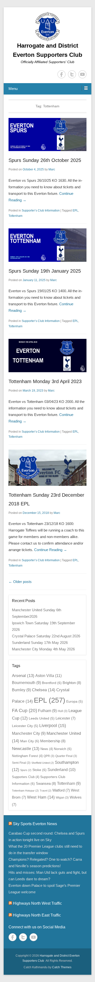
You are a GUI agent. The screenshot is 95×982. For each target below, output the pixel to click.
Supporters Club (25, 777)
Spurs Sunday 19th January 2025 (45, 271)
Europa (74, 701)
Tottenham (15, 216)
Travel (45, 790)
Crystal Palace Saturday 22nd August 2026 (46, 636)
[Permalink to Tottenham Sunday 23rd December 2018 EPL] (47, 468)
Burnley (21, 690)
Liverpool (52, 725)
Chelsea (43, 689)
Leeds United (42, 718)
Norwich (63, 749)
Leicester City (25, 726)
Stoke (39, 770)
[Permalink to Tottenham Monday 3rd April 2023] (47, 355)
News (46, 749)
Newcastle (25, 748)
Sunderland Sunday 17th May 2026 (40, 642)
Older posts (20, 582)
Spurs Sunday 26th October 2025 (45, 160)
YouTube (82, 74)
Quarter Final (66, 756)
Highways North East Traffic (37, 915)
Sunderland (62, 769)
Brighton (72, 683)
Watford (61, 790)
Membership (53, 741)
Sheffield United (42, 762)
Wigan (62, 797)
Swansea (46, 783)
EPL (75, 210)
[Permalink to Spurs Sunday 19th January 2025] (47, 245)
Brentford (52, 683)
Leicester (66, 718)
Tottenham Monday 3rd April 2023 (45, 381)
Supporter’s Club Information (41, 210)
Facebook (61, 74)
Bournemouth (26, 683)
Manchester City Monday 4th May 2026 (43, 649)
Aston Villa (48, 675)
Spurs (25, 770)
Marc (51, 169)
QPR (49, 756)
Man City (29, 741)
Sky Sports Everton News (35, 824)
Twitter (72, 74)
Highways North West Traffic (37, 903)
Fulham (47, 711)
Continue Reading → (50, 550)
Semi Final (21, 762)
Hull (62, 711)
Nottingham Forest (27, 756)
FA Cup (24, 710)
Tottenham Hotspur (25, 790)
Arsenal (23, 675)
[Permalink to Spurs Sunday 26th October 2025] (47, 134)
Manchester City (29, 733)
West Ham (41, 797)
